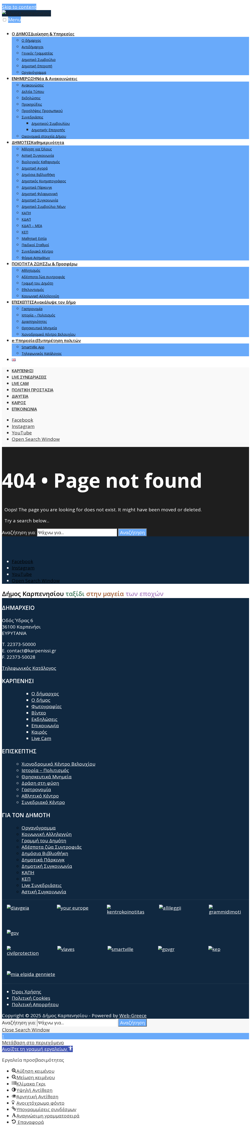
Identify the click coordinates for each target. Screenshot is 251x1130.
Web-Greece (133, 1015)
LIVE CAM (20, 383)
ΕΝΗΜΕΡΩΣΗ (44, 78)
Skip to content (19, 7)
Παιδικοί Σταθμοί (35, 245)
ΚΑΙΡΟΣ (19, 402)
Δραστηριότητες (34, 321)
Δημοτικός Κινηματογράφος (44, 181)
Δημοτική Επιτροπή (37, 66)
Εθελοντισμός (33, 289)
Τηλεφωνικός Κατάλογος (42, 353)
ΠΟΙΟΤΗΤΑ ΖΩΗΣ (44, 264)
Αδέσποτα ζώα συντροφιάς (43, 276)
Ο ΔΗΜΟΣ (43, 34)
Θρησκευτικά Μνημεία (39, 328)
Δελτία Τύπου (33, 91)
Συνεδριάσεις (32, 117)
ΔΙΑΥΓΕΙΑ (20, 396)
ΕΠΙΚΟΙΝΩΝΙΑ (24, 409)
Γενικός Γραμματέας (37, 53)
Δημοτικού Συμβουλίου (50, 123)
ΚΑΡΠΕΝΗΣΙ (22, 370)
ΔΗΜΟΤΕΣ (38, 142)
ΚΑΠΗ (26, 213)
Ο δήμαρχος (31, 40)
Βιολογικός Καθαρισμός (41, 161)
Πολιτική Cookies (31, 998)
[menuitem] (130, 52)
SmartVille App (33, 347)
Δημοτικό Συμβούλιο (39, 59)
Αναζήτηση (132, 532)
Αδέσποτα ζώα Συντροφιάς (52, 847)
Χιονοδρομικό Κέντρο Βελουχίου (48, 334)
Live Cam (41, 738)
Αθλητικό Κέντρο (40, 796)
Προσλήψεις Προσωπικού (42, 110)
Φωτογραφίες (46, 706)
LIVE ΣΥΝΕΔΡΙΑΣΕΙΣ (29, 377)
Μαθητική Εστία (34, 238)
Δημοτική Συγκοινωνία (40, 200)
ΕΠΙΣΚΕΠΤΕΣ (44, 302)
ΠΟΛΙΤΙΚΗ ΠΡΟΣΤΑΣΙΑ (32, 390)
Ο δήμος (40, 700)
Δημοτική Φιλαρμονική (40, 193)
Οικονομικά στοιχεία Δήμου (44, 136)
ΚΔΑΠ (26, 219)
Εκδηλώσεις (31, 98)
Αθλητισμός (31, 270)
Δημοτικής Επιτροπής (48, 130)
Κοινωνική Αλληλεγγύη (40, 296)
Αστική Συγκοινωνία (38, 155)
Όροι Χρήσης (26, 991)
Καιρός (39, 732)
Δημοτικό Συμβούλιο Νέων (44, 206)
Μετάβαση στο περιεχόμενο (33, 1042)
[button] (37, 1049)
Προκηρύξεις (32, 104)
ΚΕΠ (25, 232)
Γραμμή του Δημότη (37, 283)
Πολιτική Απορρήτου (35, 1004)
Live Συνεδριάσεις (42, 885)
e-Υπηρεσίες (46, 340)
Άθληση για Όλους (37, 149)
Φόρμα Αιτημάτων (36, 257)
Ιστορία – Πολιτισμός (38, 315)
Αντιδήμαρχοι (32, 46)
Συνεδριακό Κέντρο (37, 251)
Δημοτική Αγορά (35, 168)
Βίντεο (38, 713)
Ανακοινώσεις (33, 85)
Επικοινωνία (45, 725)
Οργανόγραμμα (34, 72)
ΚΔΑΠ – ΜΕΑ (32, 225)
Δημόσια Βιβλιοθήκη (38, 174)
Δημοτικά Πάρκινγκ (37, 187)
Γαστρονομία (32, 308)
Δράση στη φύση (40, 783)
